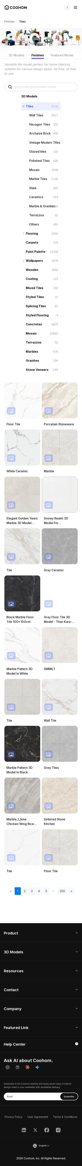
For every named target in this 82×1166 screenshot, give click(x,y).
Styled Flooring (37, 315)
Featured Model (62, 55)
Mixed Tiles (34, 288)
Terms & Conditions (65, 1116)
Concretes (34, 324)
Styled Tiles (35, 297)
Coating (32, 279)
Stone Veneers (37, 370)
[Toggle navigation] (75, 7)
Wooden (32, 270)
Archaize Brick (40, 133)
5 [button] (46, 891)
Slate (32, 188)
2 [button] (25, 891)
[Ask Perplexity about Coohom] (17, 1067)
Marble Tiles (38, 179)
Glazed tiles (37, 151)
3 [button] (32, 891)
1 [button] (17, 891)
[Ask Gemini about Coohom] (37, 1067)
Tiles (29, 106)
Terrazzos (36, 215)
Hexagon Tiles (39, 124)
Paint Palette (35, 252)
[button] (53, 891)
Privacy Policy (13, 1116)
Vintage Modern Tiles (44, 142)
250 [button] (62, 891)
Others (34, 224)
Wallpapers (34, 261)
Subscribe (69, 1096)
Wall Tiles (36, 115)
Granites (32, 360)
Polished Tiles (39, 161)
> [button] (71, 891)
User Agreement (37, 1116)
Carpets (32, 242)
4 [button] (39, 891)
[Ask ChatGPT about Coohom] (7, 1067)
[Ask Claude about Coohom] (27, 1067)
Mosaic (34, 170)
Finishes (9, 21)
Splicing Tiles (36, 306)
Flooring (32, 233)
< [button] (11, 891)
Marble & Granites (42, 206)
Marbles (32, 351)
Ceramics (36, 197)
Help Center (15, 1044)
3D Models (16, 55)
